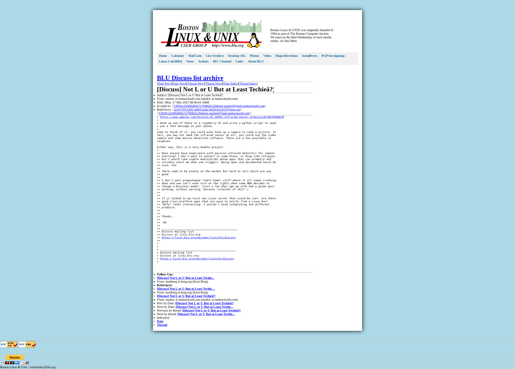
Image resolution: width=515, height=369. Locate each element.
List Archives (215, 55)
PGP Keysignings (333, 55)
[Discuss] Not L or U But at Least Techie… (186, 288)
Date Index (231, 83)
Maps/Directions (286, 55)
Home (163, 55)
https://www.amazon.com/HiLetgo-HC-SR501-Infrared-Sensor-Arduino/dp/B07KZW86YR (222, 117)
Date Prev (164, 83)
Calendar (177, 55)
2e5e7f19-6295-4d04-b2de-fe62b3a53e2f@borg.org (207, 109)
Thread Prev (195, 83)
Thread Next (213, 83)
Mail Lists (195, 55)
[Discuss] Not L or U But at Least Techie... (185, 278)
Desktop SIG (237, 55)
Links (239, 61)
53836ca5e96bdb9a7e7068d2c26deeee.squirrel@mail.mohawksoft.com (219, 106)
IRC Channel (222, 61)
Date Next (179, 83)
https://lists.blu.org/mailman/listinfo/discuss (199, 237)
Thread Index (248, 83)
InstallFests (309, 55)
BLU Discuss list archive (190, 77)
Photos (254, 55)
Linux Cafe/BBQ (170, 61)
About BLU (256, 61)
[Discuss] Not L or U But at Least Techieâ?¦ (186, 296)
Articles (203, 61)
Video (267, 55)
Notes (190, 61)
